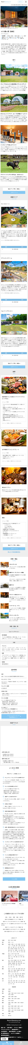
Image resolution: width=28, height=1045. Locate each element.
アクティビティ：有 (5, 39)
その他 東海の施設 (14, 887)
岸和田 (9, 971)
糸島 (9, 980)
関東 (3, 944)
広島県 (18, 1006)
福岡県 (9, 1010)
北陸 (3, 966)
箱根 (9, 950)
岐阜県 (3, 35)
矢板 (21, 948)
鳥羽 (16, 963)
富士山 (9, 953)
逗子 (13, 950)
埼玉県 (9, 994)
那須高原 (11, 948)
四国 (3, 978)
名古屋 (19, 964)
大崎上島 (19, 975)
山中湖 (12, 953)
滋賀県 (9, 1002)
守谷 (16, 947)
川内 (9, 983)
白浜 (17, 971)
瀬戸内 (9, 968)
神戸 (12, 970)
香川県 (15, 1008)
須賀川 (9, 942)
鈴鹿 (19, 961)
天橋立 (9, 970)
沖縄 (3, 1013)
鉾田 (9, 947)
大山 (9, 975)
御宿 (14, 945)
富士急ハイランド (11, 955)
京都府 (12, 1002)
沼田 (17, 951)
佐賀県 (12, 1011)
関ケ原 (21, 917)
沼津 (18, 960)
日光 (23, 947)
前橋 (24, 951)
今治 (11, 978)
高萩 (20, 947)
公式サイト (13, 192)
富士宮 (12, 960)
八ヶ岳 (18, 955)
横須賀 (16, 950)
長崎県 (22, 1010)
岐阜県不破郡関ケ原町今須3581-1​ (17, 676)
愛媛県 (12, 1008)
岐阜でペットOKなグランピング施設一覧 (14, 927)
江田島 (16, 975)
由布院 (9, 982)
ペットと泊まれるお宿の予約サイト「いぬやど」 (11, 1037)
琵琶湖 (19, 968)
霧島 (21, 982)
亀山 (21, 961)
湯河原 (21, 950)
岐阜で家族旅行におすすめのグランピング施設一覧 (14, 929)
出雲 (11, 975)
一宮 (12, 945)
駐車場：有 (22, 38)
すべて (3, 1015)
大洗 (11, 947)
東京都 (22, 993)
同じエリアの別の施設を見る (14, 552)
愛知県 (18, 998)
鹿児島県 (18, 1010)
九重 (12, 982)
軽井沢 (9, 956)
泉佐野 (15, 971)
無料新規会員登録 (5, 1035)
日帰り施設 (9, 1027)
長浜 (14, 968)
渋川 (19, 951)
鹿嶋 (24, 945)
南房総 (19, 944)
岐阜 (6, 917)
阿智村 (9, 958)
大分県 (12, 1010)
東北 (3, 942)
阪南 (12, 971)
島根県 (15, 1006)
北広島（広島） (15, 976)
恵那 (14, 917)
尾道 (22, 975)
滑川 (13, 966)
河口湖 (15, 953)
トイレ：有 (14, 38)
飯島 (23, 956)
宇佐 (14, 982)
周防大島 (22, 976)
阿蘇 (16, 982)
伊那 (21, 956)
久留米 (14, 980)
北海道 (3, 940)
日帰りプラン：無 (20, 37)
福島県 (9, 991)
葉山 (11, 950)
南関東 (9, 944)
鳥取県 (12, 1006)
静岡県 (9, 998)
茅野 (14, 956)
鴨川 (24, 944)
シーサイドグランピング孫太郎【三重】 (9, 899)
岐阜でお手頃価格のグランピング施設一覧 (14, 919)
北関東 (12, 944)
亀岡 (22, 968)
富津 (22, 944)
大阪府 (18, 1002)
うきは (19, 980)
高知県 (9, 1008)
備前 (16, 973)
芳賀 (19, 948)
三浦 (19, 950)
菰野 (16, 961)
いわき (12, 942)
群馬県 (12, 994)
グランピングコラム (5, 1029)
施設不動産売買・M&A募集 (15, 1031)
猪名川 (24, 970)
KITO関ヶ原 (4, 688)
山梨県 (9, 996)
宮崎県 (9, 1011)
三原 (9, 976)
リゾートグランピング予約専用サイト (13, 716)
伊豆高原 (23, 960)
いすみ (9, 945)
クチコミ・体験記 (18, 1027)
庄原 (11, 976)
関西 (3, 968)
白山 (9, 966)
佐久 (12, 956)
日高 (11, 951)
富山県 (12, 1000)
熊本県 (15, 1010)
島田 (14, 961)
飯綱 (16, 956)
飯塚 (16, 980)
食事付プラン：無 (4, 37)
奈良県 (9, 1004)
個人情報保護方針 (5, 1033)
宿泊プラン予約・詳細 (13, 189)
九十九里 (15, 944)
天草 (19, 982)
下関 (19, 976)
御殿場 (15, 960)
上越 (12, 958)
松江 (13, 975)
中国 (3, 973)
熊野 (21, 963)
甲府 (15, 955)
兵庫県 (15, 1002)
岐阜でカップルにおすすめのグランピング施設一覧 (14, 921)
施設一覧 (9, 1015)
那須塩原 (15, 948)
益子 (23, 948)
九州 (3, 980)
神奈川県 (18, 993)
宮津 (24, 968)
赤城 (22, 951)
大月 (9, 978)
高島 (16, 968)
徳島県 (18, 1008)
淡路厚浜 (18, 970)
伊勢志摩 (9, 963)
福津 (11, 980)
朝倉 (22, 980)
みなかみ (14, 951)
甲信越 (3, 953)
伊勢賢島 (13, 963)
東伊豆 (9, 961)
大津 (12, 968)
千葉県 (9, 993)
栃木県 (15, 993)
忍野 (18, 953)
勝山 (18, 973)
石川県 (9, 1000)
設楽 (16, 964)
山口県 (21, 1006)
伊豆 (20, 960)
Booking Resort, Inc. (15, 1025)
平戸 (11, 983)
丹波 (21, 970)
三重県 (12, 998)
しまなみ (12, 973)
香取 (22, 945)
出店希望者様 (4, 1031)
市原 (16, 945)
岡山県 (9, 1006)
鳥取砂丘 (23, 973)
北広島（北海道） (13, 940)
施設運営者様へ (15, 1029)
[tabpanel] (14, 215)
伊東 (12, 961)
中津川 (10, 917)
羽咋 (11, 966)
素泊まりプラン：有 (12, 37)
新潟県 (15, 996)
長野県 (12, 996)
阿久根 (24, 982)
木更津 (19, 945)
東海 (3, 960)
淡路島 (15, 970)
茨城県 (12, 993)
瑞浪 (17, 917)
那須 (9, 948)
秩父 (9, 951)
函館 (9, 940)
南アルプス (22, 955)
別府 (24, 980)
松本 (19, 956)
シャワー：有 (9, 38)
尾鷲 (19, 963)
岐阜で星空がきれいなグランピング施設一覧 (13, 931)
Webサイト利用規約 (15, 1033)
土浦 (18, 947)
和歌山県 (21, 1002)
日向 (13, 983)
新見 (20, 973)
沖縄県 (9, 1013)
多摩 (24, 950)
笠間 (13, 947)
